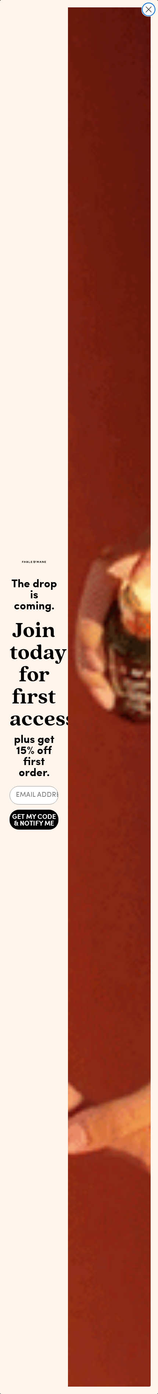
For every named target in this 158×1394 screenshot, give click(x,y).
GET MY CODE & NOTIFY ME (34, 820)
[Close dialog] (148, 9)
